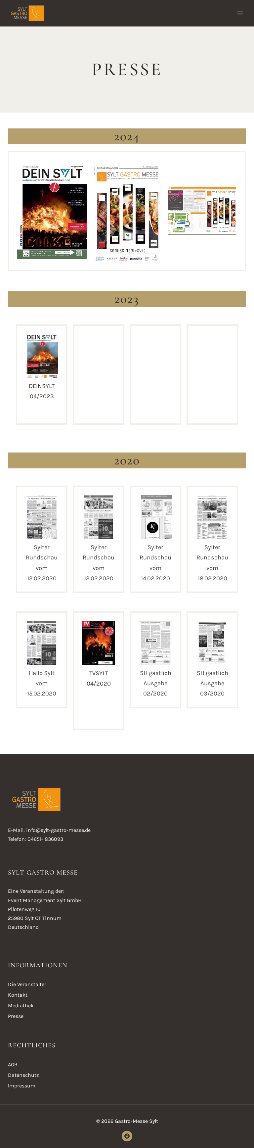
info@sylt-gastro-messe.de (58, 830)
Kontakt (17, 995)
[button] (41, 369)
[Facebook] (127, 1136)
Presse (15, 1016)
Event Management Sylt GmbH (45, 900)
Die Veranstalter (27, 984)
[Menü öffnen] (240, 13)
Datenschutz (23, 1075)
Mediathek (21, 1005)
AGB (13, 1064)
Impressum (21, 1085)
